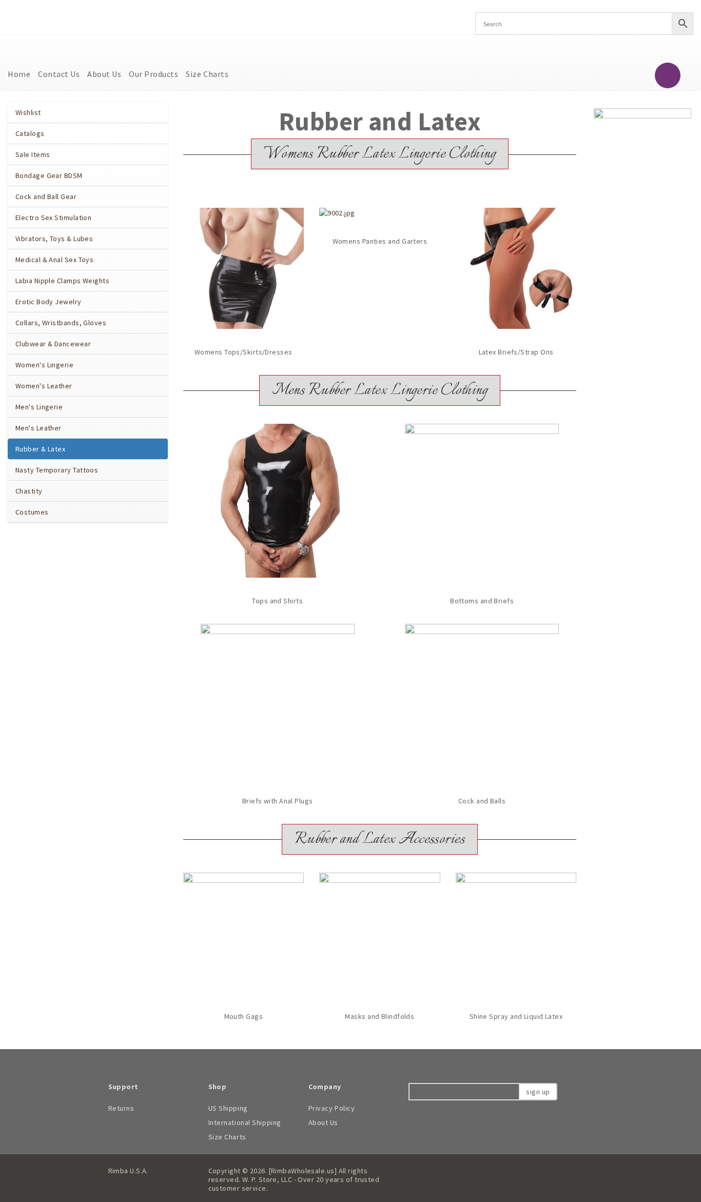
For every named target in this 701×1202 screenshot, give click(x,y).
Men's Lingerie (39, 406)
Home (19, 74)
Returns (121, 1108)
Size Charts (207, 74)
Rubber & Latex (40, 449)
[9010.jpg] (243, 268)
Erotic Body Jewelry (48, 301)
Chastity (29, 491)
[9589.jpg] (243, 933)
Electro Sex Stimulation (53, 217)
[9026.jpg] (278, 701)
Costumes (32, 512)
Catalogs (30, 133)
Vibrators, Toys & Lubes (54, 238)
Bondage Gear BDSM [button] (49, 175)
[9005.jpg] (516, 268)
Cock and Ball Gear (45, 196)
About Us (104, 74)
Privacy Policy (331, 1108)
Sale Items (32, 154)
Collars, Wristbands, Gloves (60, 322)
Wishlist (28, 112)
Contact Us (59, 74)
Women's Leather (43, 385)
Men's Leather (38, 427)
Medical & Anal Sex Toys (54, 259)
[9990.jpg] (516, 933)
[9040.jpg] (482, 701)
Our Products (153, 74)
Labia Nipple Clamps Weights (62, 280)
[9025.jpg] (482, 501)
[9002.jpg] (337, 213)
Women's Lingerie (44, 364)
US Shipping (228, 1108)
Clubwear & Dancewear (53, 343)
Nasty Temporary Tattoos (56, 470)
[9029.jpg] (278, 501)
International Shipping (244, 1122)
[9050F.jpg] (379, 933)
